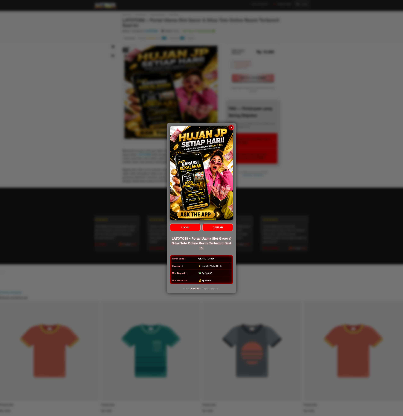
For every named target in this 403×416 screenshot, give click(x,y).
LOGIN (185, 227)
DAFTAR (218, 227)
